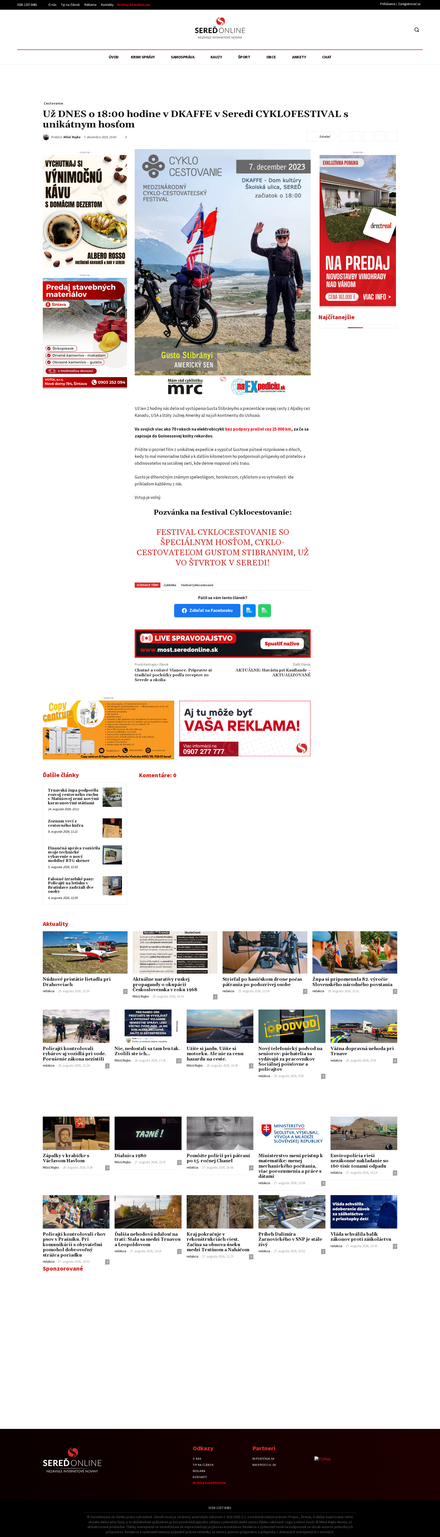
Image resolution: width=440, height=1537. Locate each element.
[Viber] (392, 136)
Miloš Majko (71, 137)
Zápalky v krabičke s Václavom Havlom (66, 1158)
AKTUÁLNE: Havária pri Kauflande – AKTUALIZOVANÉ (273, 673)
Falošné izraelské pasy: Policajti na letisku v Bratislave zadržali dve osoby (71, 885)
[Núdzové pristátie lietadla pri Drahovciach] (85, 952)
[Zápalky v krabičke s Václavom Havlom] (76, 1133)
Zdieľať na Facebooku (211, 610)
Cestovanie (53, 103)
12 (179, 1060)
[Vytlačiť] (380, 136)
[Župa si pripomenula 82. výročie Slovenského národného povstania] (354, 952)
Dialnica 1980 (130, 1156)
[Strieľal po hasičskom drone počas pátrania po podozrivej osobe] (265, 952)
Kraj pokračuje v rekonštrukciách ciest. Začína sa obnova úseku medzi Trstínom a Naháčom (218, 1242)
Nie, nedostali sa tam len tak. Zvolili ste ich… (147, 1051)
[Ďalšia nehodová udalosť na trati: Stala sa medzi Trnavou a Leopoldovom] (148, 1212)
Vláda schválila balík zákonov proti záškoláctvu (361, 1237)
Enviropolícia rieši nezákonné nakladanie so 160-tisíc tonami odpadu (359, 1161)
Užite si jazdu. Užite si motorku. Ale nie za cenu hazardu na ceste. (215, 1054)
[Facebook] (386, 29)
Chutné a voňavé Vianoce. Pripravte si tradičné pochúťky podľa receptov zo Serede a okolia (173, 675)
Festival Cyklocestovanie (197, 585)
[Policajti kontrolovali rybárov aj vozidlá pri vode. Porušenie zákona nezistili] (76, 1026)
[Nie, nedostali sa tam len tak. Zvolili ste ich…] (148, 1026)
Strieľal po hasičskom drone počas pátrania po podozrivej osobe (262, 982)
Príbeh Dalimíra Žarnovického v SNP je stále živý (290, 1240)
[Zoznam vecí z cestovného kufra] (112, 828)
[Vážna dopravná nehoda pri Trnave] (364, 1026)
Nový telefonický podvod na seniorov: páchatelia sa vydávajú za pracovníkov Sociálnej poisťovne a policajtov (290, 1059)
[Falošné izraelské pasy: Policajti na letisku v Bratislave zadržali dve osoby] (112, 886)
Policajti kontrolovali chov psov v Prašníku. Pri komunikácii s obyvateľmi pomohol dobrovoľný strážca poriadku (74, 1245)
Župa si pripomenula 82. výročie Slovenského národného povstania (352, 982)
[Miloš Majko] (47, 137)
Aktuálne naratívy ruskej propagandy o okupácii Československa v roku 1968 (165, 985)
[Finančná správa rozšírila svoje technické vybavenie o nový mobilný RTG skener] (112, 855)
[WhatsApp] (357, 136)
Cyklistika (169, 585)
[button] (416, 29)
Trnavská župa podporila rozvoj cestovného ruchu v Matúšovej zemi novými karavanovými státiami (73, 797)
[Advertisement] (64, 28)
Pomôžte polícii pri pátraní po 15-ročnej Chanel (218, 1158)
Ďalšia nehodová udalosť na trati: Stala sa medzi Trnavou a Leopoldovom (148, 1240)
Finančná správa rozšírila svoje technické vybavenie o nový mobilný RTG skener (74, 854)
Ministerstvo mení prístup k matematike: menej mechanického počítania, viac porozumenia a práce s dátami (290, 1166)
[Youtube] (405, 29)
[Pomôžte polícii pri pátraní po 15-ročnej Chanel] (220, 1133)
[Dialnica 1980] (148, 1133)
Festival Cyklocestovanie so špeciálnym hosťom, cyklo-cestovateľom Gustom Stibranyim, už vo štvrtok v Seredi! (223, 547)
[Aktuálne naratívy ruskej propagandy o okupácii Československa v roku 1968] (175, 952)
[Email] (369, 136)
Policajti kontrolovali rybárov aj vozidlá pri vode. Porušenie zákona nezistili (74, 1054)
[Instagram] (396, 29)
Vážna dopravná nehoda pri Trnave (362, 1051)
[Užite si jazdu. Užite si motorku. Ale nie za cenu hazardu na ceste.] (220, 1026)
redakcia (48, 991)
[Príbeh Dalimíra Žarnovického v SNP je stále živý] (291, 1212)
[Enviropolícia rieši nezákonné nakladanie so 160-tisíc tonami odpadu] (364, 1133)
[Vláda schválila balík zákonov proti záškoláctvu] (364, 1212)
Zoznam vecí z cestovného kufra (65, 823)
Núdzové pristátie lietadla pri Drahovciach (77, 982)
